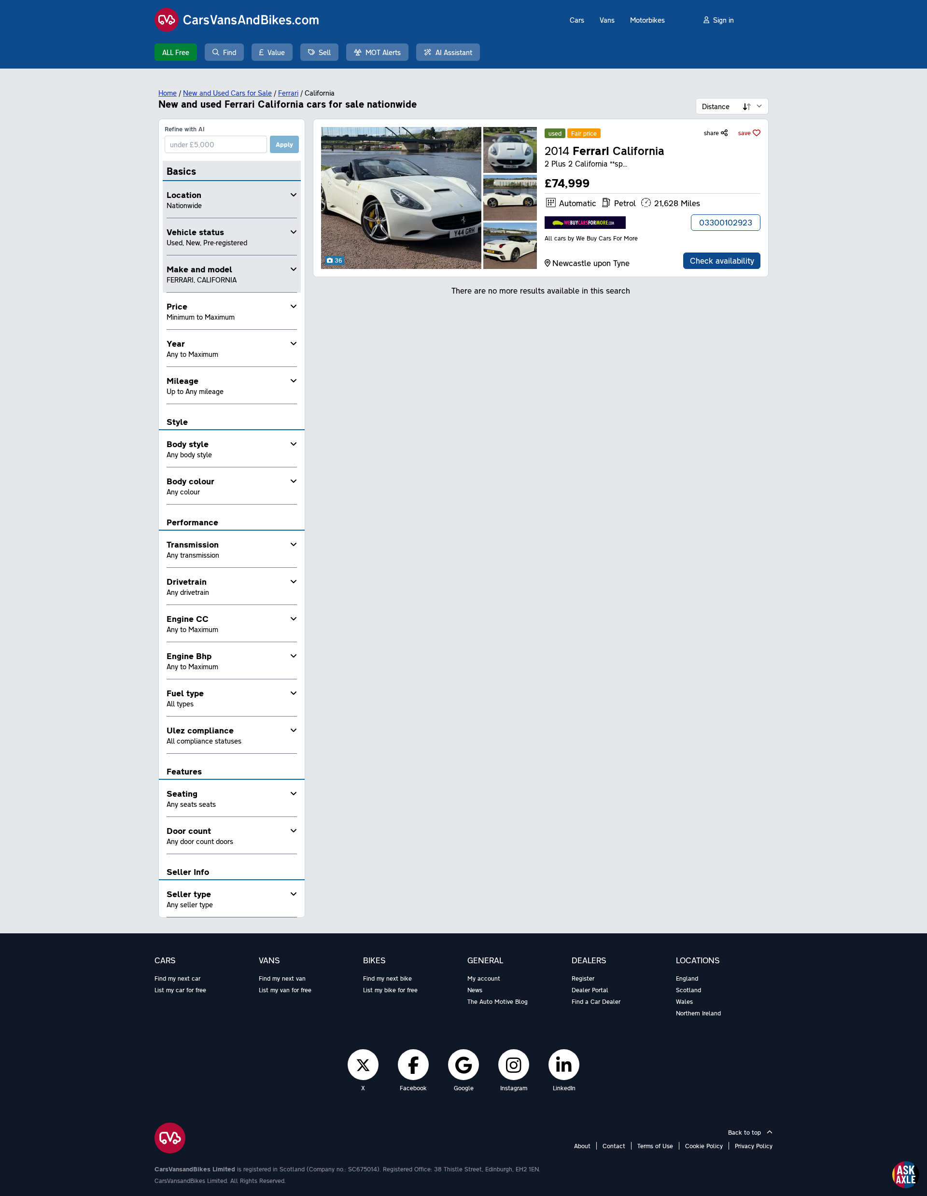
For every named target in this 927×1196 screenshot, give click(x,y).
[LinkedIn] (564, 1064)
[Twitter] (363, 1064)
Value (276, 52)
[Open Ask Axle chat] (905, 1174)
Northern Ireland (698, 1013)
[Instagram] (513, 1064)
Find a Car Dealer (596, 1001)
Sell (325, 52)
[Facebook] (413, 1064)
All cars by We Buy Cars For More (591, 238)
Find (229, 52)
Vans (607, 20)
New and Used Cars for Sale (227, 93)
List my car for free (180, 989)
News (474, 989)
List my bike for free (390, 989)
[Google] (463, 1064)
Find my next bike (387, 978)
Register (583, 978)
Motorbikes (647, 20)
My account (483, 978)
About (582, 1146)
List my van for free (285, 989)
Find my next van (282, 978)
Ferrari (288, 93)
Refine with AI (185, 129)
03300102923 (725, 222)
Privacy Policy (753, 1146)
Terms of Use (655, 1146)
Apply (284, 144)
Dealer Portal (590, 989)
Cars (577, 20)
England (687, 978)
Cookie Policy (704, 1146)
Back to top (745, 1132)
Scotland (688, 989)
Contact (614, 1146)
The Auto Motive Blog (497, 1001)
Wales (684, 1001)
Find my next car (177, 978)
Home (167, 93)
